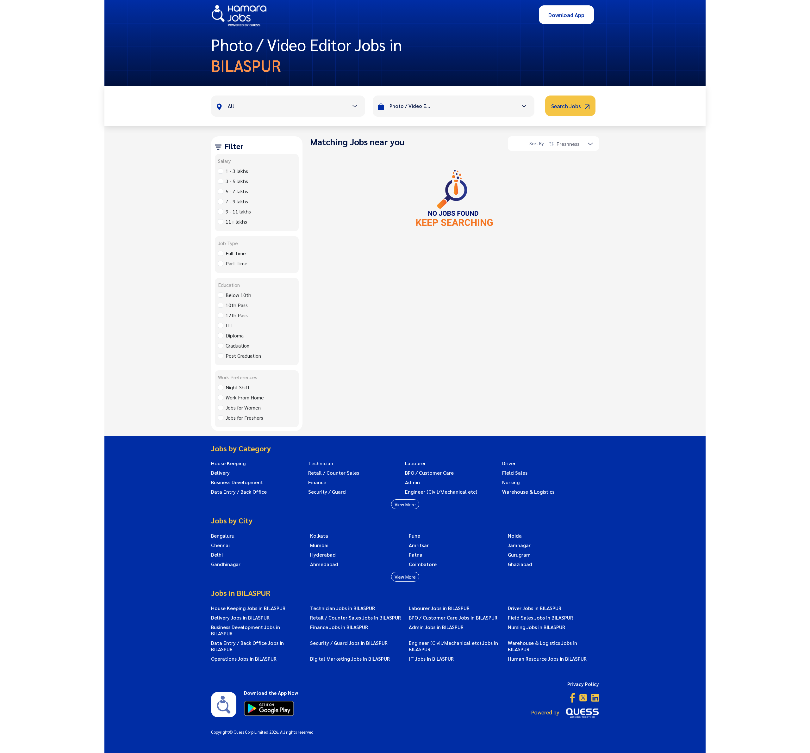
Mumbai (319, 545)
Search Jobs (566, 105)
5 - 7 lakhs (237, 191)
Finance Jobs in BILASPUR (339, 627)
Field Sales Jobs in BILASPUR (540, 617)
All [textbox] (231, 105)
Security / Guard (327, 492)
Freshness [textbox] (568, 143)
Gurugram (519, 555)
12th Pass (237, 315)
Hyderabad (323, 555)
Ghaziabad (520, 564)
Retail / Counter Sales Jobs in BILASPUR (355, 617)
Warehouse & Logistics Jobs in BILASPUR (542, 646)
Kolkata (319, 536)
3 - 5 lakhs (237, 181)
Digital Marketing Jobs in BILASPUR (350, 659)
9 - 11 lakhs (238, 211)
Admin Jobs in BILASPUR (436, 627)
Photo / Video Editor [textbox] (410, 105)
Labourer (415, 463)
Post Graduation (243, 355)
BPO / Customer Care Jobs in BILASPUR (453, 617)
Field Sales (514, 473)
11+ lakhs (236, 221)
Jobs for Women (243, 407)
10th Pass (237, 305)
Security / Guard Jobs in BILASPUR (349, 643)
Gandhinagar (225, 564)
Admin (412, 482)
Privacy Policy (583, 684)
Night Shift (238, 387)
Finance (317, 482)
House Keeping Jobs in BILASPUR (248, 608)
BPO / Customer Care (429, 473)
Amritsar (419, 545)
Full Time (236, 253)
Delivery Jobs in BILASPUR (240, 617)
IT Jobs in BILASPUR (431, 659)
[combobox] (296, 106)
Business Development (237, 482)
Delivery (220, 473)
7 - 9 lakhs (237, 201)
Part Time (236, 263)
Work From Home (245, 397)
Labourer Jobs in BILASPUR (439, 608)
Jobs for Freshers (244, 417)
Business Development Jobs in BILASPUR (245, 630)
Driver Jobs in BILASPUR (534, 608)
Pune (414, 536)
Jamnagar (519, 545)
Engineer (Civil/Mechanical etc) (441, 492)
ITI (229, 325)
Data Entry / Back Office (239, 492)
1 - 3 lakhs (237, 171)
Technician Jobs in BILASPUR (342, 608)
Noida (515, 536)
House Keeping (228, 463)
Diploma (235, 335)
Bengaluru (222, 536)
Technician (320, 463)
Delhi (217, 555)
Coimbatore (423, 564)
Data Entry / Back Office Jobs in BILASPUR (247, 646)
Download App (566, 14)
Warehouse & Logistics (528, 492)
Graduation (237, 345)
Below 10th (238, 295)
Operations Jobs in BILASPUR (244, 659)
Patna (415, 555)
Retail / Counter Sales (333, 473)
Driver (509, 463)
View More (405, 504)
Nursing (511, 482)
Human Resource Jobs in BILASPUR (547, 659)
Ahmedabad (324, 564)
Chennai (220, 545)
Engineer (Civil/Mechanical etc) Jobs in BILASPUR (453, 646)
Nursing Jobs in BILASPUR (536, 627)
